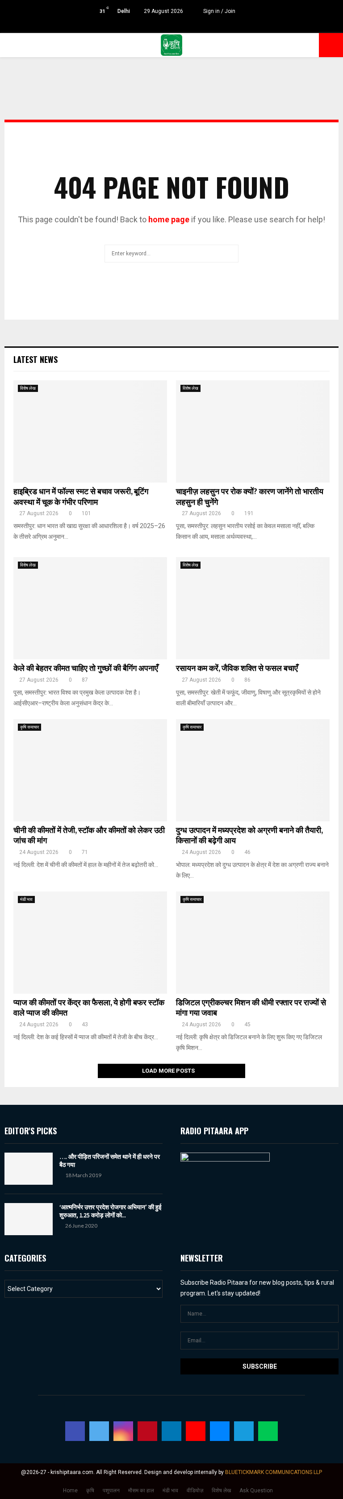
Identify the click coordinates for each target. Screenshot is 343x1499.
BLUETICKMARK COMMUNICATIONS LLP (273, 1472)
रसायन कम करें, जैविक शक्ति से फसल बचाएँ (237, 668)
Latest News (35, 359)
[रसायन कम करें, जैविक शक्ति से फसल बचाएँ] (253, 608)
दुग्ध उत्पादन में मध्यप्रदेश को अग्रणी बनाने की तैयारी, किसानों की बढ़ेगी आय (249, 836)
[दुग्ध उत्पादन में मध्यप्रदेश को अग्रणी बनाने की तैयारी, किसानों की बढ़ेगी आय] (253, 770)
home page (168, 219)
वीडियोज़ (195, 1490)
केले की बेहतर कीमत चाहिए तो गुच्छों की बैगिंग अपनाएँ (85, 668)
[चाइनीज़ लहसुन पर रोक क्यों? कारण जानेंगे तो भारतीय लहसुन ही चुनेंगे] (253, 431)
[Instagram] (123, 1431)
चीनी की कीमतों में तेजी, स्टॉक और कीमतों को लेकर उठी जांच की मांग (89, 836)
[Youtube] (195, 1431)
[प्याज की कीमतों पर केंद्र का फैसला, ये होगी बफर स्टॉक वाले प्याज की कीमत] (90, 942)
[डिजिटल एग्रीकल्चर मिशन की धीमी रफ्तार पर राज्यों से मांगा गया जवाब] (253, 942)
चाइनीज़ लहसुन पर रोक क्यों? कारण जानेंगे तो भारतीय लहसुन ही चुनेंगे (249, 497)
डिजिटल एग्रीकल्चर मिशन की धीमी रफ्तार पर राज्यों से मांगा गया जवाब (251, 1008)
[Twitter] (99, 1431)
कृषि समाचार (29, 727)
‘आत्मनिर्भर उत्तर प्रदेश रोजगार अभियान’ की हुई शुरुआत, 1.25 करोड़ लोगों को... (110, 1211)
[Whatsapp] (268, 1431)
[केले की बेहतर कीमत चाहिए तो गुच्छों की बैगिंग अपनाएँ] (90, 608)
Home (70, 1490)
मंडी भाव (26, 899)
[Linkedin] (171, 1431)
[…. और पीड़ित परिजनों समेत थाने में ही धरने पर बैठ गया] (28, 1169)
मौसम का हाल (141, 1490)
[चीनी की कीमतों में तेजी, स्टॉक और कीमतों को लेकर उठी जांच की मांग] (90, 770)
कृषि (90, 1490)
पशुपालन (111, 1490)
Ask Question (256, 1490)
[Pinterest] (147, 1431)
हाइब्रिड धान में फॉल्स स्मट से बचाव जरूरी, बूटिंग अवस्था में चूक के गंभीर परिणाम (80, 497)
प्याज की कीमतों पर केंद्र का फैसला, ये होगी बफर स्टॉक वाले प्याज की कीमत (88, 1008)
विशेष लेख (28, 388)
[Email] (220, 1431)
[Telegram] (244, 1431)
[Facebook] (75, 1431)
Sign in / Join (218, 11)
